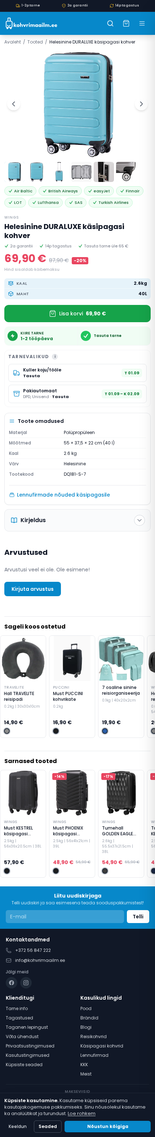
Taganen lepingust (27, 1027)
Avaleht (12, 42)
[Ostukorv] (126, 23)
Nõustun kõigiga (107, 1126)
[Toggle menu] (142, 23)
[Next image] (141, 103)
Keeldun (18, 1126)
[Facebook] (11, 982)
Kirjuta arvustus (33, 589)
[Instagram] (26, 982)
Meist (86, 1074)
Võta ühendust (22, 1036)
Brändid (89, 1018)
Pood (86, 1008)
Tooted (35, 42)
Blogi (86, 1027)
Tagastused (19, 1018)
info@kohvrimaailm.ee (40, 960)
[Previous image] (13, 103)
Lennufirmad (94, 1055)
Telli (138, 916)
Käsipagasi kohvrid (101, 1046)
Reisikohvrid (93, 1036)
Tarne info (17, 1008)
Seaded (48, 1126)
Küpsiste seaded (24, 1064)
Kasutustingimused (27, 1055)
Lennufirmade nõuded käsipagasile (63, 494)
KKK (84, 1064)
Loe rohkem (82, 1113)
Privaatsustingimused (30, 1046)
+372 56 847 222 (33, 950)
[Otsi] (110, 23)
